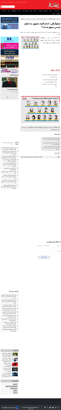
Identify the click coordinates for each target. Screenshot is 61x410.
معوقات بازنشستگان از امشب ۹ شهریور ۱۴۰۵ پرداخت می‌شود (9, 326)
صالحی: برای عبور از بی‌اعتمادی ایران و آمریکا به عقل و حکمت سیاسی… (9, 152)
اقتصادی (40, 11)
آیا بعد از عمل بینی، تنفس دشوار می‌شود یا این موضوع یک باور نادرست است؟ (6, 360)
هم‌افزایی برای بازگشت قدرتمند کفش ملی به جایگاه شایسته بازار (6, 355)
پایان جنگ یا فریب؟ (12, 89)
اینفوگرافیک (14, 11)
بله (58, 129)
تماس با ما (24, 2)
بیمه (9, 11)
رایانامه (58, 251)
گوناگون (58, 13)
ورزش (30, 11)
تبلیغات (17, 2)
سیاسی (50, 11)
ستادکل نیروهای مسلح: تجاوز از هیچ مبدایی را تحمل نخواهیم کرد (8, 157)
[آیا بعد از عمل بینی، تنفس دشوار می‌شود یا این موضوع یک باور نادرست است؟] (15, 359)
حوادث (19, 11)
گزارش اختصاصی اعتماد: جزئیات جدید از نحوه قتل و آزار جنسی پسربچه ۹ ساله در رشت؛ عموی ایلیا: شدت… (49, 83)
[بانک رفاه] (10, 71)
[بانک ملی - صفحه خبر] (10, 20)
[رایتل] (10, 46)
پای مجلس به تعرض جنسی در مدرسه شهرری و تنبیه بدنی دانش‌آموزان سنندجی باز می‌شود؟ (50, 148)
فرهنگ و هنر (25, 11)
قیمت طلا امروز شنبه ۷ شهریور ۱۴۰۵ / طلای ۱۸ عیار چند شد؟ (9, 312)
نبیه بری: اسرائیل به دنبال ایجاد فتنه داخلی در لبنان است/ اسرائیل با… (8, 181)
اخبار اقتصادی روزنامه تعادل (11, 386)
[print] (49, 19)
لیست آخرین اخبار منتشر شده (7, 143)
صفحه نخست (57, 11)
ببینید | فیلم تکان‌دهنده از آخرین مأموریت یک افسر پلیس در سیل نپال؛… (9, 301)
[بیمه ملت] (10, 26)
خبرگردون (15, 384)
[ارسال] (50, 19)
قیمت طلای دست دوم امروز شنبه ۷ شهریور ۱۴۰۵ (8, 319)
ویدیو (53, 13)
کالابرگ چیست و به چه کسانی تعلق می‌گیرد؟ (7, 369)
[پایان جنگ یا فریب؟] (9, 82)
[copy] (58, 157)
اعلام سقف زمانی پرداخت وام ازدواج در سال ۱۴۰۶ (9, 160)
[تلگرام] (52, 407)
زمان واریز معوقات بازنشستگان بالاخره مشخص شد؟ (9, 316)
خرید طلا (15, 393)
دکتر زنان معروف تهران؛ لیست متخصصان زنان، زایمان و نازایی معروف (6, 365)
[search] (1, 6)
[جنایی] (10, 65)
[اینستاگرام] (55, 407)
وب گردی (15, 350)
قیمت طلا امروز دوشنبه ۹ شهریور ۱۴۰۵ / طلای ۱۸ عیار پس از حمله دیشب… (8, 296)
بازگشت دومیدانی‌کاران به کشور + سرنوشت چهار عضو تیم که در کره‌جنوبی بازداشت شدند (50, 139)
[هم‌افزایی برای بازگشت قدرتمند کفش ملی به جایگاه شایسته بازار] (15, 354)
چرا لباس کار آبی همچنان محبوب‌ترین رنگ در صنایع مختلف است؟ (6, 374)
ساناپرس (15, 390)
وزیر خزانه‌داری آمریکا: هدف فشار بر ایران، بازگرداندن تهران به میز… (8, 148)
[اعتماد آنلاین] (54, 5)
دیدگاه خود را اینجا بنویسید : (43, 245)
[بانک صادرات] (10, 40)
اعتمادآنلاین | (56, 37)
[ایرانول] (10, 58)
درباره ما (20, 2)
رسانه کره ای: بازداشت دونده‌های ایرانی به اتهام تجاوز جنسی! (51, 143)
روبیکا (24, 127)
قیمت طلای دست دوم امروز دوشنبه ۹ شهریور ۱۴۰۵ (10, 323)
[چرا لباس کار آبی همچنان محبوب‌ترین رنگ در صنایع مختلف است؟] (15, 374)
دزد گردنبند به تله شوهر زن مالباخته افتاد (10, 169)
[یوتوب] (49, 407)
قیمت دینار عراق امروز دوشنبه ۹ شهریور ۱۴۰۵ (9, 330)
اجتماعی (35, 11)
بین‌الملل (46, 11)
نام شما (58, 245)
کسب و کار (4, 11)
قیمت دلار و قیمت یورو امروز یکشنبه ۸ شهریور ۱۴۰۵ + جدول (9, 305)
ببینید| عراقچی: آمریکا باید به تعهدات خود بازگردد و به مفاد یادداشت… (9, 164)
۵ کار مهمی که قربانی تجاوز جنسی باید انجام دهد (49, 76)
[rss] (57, 407)
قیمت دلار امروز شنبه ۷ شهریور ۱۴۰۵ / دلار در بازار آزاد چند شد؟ (9, 309)
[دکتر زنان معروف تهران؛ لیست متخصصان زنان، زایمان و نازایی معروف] (15, 364)
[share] (22, 19)
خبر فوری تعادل (14, 388)
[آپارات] (44, 407)
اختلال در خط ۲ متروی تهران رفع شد (9, 172)
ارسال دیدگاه (44, 257)
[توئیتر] (47, 407)
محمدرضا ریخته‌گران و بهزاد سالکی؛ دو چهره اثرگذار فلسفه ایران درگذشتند (8, 186)
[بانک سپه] (10, 52)
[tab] (11, 97)
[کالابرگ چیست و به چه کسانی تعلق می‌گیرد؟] (15, 369)
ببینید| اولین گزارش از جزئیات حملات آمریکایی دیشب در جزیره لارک (9, 176)
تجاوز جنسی (57, 153)
